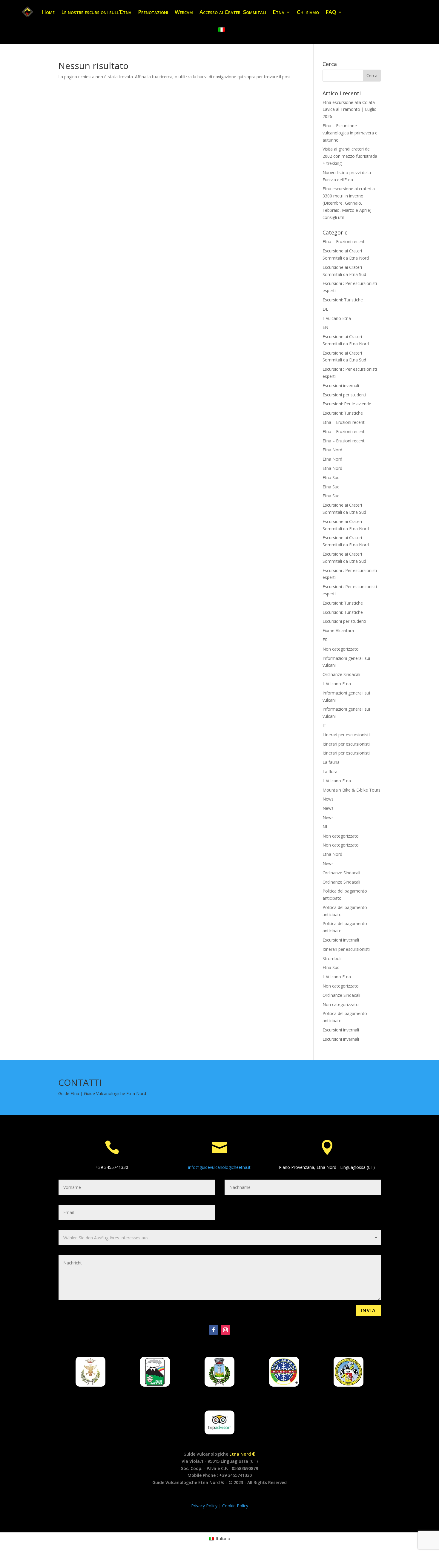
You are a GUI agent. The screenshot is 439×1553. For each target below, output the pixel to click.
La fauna (331, 762)
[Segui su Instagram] (225, 1330)
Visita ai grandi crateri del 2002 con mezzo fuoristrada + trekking (350, 156)
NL (325, 827)
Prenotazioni (153, 12)
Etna (278, 12)
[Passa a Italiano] (221, 30)
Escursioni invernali (341, 385)
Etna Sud (331, 477)
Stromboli (332, 958)
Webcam (184, 12)
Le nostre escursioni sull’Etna (96, 12)
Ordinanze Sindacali (341, 674)
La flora (330, 771)
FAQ (331, 12)
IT (324, 725)
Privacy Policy (205, 1505)
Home (48, 12)
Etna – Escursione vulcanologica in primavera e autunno (350, 133)
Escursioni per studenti (344, 395)
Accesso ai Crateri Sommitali (232, 12)
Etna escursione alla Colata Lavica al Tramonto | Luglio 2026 (350, 109)
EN (325, 327)
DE (325, 309)
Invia (368, 1310)
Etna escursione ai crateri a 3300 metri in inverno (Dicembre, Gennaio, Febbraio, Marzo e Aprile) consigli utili (349, 203)
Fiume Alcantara (338, 630)
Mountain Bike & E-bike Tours (351, 790)
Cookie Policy (235, 1505)
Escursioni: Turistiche (343, 300)
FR (325, 640)
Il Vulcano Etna (337, 318)
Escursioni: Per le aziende (347, 404)
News (328, 799)
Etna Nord (332, 450)
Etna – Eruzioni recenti (344, 241)
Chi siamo (308, 12)
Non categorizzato (341, 649)
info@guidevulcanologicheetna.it (219, 1167)
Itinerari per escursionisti (346, 735)
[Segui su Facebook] (213, 1330)
